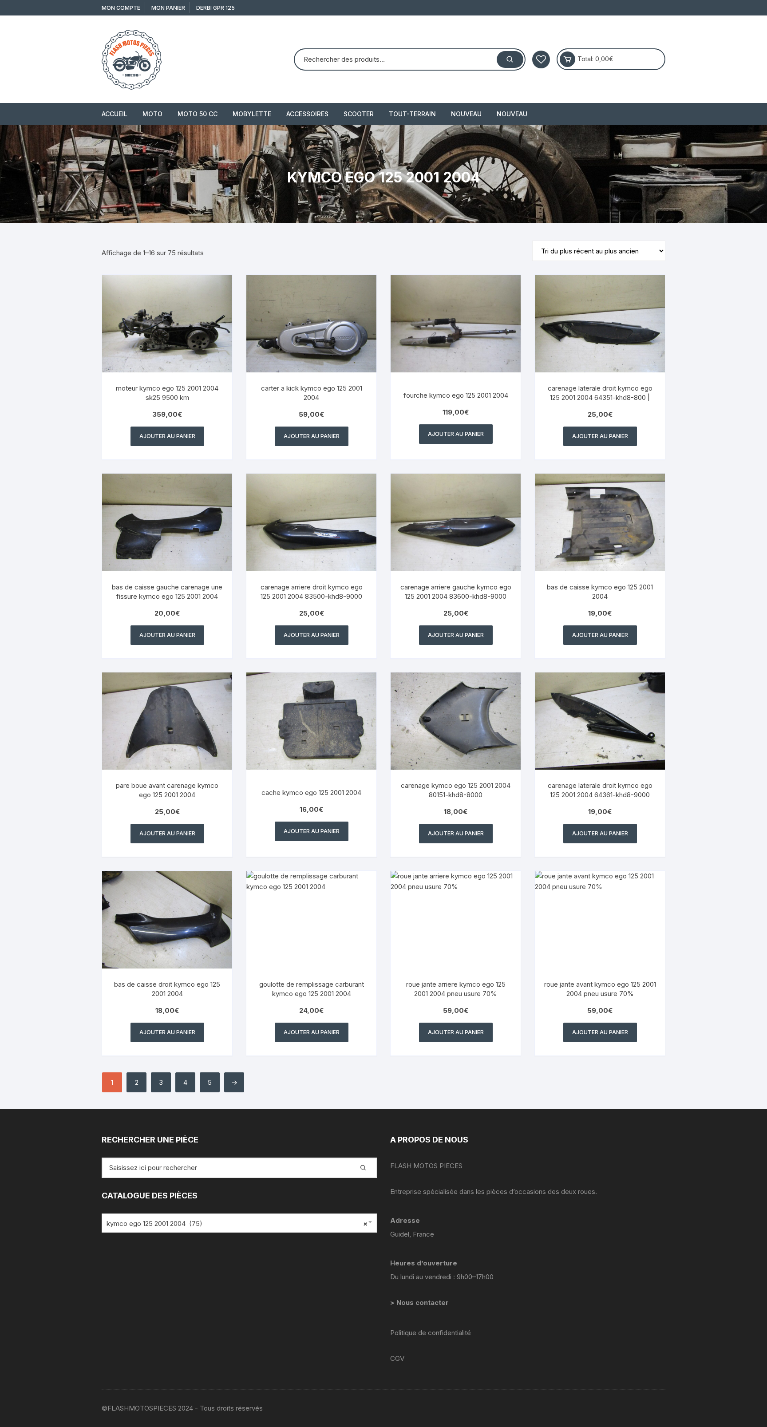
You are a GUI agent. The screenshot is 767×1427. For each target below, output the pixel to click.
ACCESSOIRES (307, 114)
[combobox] (239, 1223)
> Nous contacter (420, 1302)
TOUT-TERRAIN (412, 114)
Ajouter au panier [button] (167, 436)
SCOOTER (359, 114)
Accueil (114, 114)
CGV (397, 1358)
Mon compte (121, 7)
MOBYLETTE (252, 114)
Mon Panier (168, 7)
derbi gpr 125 (215, 7)
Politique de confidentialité (430, 1332)
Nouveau (466, 114)
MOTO (152, 114)
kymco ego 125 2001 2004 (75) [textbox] (237, 1223)
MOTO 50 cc (197, 114)
